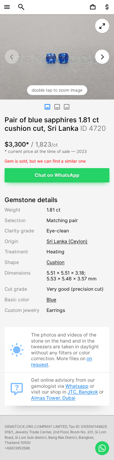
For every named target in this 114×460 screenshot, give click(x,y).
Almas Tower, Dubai (53, 398)
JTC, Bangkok (82, 392)
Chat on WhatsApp (57, 175)
